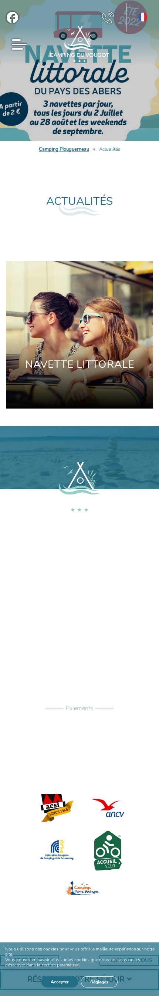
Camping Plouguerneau (64, 149)
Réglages (99, 982)
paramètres (68, 965)
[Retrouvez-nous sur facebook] (12, 17)
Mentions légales (74, 940)
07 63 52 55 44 (84, 608)
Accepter (60, 982)
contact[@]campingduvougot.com (84, 625)
